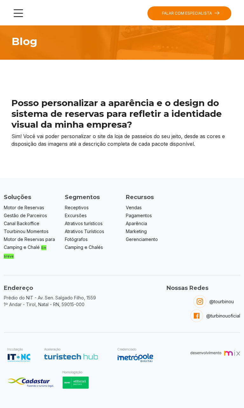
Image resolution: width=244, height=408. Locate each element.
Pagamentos (139, 215)
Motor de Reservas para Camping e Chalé (29, 247)
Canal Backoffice (21, 223)
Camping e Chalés (84, 247)
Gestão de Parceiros (25, 215)
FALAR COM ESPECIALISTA (187, 13)
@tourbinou (221, 301)
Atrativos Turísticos (84, 231)
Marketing (136, 231)
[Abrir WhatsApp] (228, 392)
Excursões (76, 215)
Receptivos (77, 207)
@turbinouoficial (223, 315)
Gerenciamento (142, 239)
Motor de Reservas (24, 207)
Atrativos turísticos (84, 223)
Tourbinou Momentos (26, 231)
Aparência (136, 223)
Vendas (134, 207)
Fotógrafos (76, 239)
